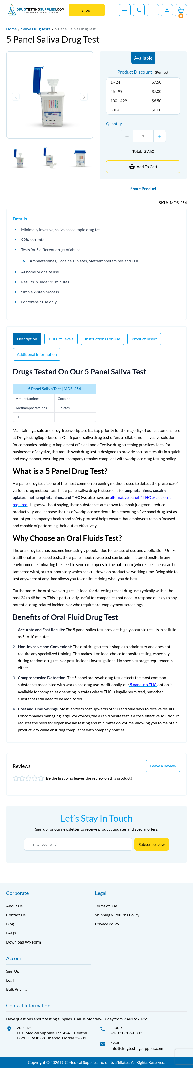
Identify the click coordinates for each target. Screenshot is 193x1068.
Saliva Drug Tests (35, 28)
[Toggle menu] (125, 10)
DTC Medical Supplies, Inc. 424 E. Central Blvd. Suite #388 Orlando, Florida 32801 (52, 1035)
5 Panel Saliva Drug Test (75, 28)
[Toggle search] (153, 10)
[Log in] (167, 10)
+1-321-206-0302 (126, 1032)
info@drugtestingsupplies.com (137, 1048)
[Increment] (160, 136)
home (11, 28)
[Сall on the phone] (139, 10)
